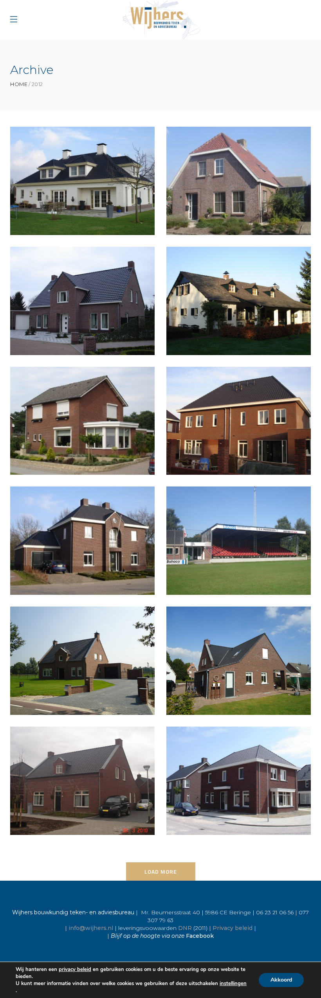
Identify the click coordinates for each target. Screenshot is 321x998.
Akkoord (281, 980)
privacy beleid (75, 969)
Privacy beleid (232, 928)
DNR (185, 928)
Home (18, 84)
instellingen (233, 983)
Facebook (200, 935)
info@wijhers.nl (91, 928)
